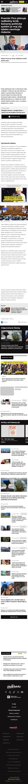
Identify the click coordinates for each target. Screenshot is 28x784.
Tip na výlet (23, 513)
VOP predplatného (13, 758)
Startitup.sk (20, 733)
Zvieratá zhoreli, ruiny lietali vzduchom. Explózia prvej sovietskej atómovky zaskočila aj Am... (16, 9)
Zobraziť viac (14, 617)
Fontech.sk (6, 743)
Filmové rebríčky (23, 538)
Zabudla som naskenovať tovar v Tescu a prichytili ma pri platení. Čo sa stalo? (14, 664)
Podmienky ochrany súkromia (13, 752)
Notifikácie (14, 719)
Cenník (14, 707)
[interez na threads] (10, 691)
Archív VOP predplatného (14, 761)
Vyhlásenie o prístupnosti (14, 771)
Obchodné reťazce (23, 548)
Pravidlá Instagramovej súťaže (13, 765)
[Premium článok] (5, 480)
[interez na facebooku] (6, 691)
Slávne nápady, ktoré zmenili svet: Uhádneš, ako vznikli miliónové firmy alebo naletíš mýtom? (13, 380)
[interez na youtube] (22, 691)
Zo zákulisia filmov (23, 526)
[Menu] (2, 2)
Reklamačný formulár (13, 768)
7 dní (25, 653)
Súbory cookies (14, 713)
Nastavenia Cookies (14, 716)
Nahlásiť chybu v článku (7, 318)
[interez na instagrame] (18, 691)
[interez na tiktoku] (14, 691)
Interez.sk (6, 733)
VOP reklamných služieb (13, 755)
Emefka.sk (20, 740)
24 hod (20, 653)
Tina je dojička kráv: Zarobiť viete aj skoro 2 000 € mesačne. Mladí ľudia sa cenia (14, 675)
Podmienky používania (13, 749)
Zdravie (24, 400)
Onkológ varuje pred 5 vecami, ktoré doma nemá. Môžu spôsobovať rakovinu (14, 669)
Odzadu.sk (20, 736)
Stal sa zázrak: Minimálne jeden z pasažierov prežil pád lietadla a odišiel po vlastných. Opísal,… (19, 310)
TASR (13, 55)
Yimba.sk (6, 740)
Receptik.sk (6, 736)
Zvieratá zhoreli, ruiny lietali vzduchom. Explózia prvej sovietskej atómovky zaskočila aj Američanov (12, 347)
